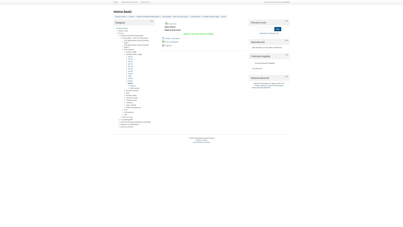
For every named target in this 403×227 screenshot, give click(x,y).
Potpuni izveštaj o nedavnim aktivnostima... (269, 85)
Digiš (115, 2)
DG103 (130, 83)
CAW (126, 110)
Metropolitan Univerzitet (129, 2)
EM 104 (130, 66)
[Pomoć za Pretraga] (277, 33)
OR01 (130, 76)
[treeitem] (134, 28)
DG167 (130, 74)
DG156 (130, 59)
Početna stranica (122, 28)
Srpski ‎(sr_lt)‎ (145, 2)
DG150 (130, 69)
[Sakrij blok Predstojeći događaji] (285, 54)
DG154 (130, 64)
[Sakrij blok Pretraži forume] (285, 21)
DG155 (130, 62)
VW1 (125, 115)
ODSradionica (129, 112)
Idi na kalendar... (257, 68)
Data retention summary (201, 142)
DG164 (130, 78)
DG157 (130, 57)
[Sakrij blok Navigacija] (151, 21)
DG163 (130, 81)
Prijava (287, 2)
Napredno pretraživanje (268, 33)
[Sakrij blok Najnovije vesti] (285, 40)
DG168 (130, 71)
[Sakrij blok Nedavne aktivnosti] (285, 76)
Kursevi (121, 33)
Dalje (278, 29)
